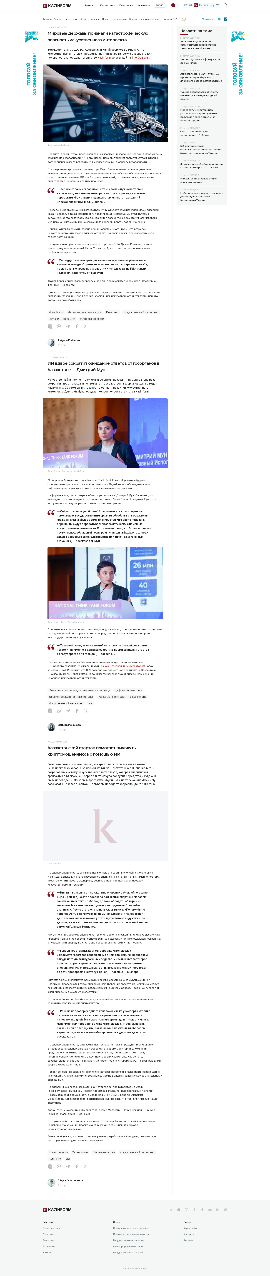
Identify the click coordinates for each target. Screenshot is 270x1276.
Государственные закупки (128, 1252)
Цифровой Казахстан (128, 690)
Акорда (57, 19)
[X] (85, 326)
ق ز (212, 5)
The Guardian (140, 57)
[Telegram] (67, 326)
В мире (47, 1252)
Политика (48, 1234)
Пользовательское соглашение (130, 1228)
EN (200, 5)
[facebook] (194, 1209)
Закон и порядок (90, 19)
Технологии (80, 1152)
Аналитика (144, 5)
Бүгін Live (55, 1159)
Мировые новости (92, 318)
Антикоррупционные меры (128, 1246)
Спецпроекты (119, 19)
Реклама (188, 1240)
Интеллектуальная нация (84, 312)
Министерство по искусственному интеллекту (79, 690)
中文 (206, 5)
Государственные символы (128, 1240)
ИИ (91, 703)
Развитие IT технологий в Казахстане (122, 696)
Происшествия (51, 1228)
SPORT (160, 5)
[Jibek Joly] (209, 19)
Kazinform (104, 57)
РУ (195, 5)
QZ (190, 5)
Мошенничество (104, 1152)
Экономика (49, 1246)
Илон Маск (56, 312)
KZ (185, 5)
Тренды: (47, 19)
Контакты (188, 1234)
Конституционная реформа (144, 19)
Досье (105, 19)
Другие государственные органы (71, 696)
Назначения (71, 19)
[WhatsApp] (58, 326)
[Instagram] (50, 326)
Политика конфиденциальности (131, 1234)
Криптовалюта (58, 1152)
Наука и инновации (62, 318)
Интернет (112, 312)
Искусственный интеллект (140, 312)
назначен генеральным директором (122, 666)
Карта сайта (190, 1228)
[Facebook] (76, 326)
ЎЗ (217, 5)
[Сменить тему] (175, 5)
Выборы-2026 (170, 19)
